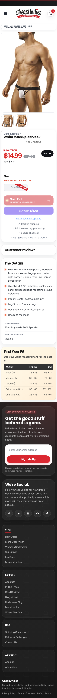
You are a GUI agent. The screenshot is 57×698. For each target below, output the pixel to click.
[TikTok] (47, 513)
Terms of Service (26, 693)
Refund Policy (44, 693)
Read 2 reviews (33, 141)
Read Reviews (12, 592)
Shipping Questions (15, 632)
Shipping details (18, 237)
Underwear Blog (13, 602)
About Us (10, 581)
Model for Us (12, 607)
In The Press (12, 586)
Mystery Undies (13, 562)
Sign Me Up (28, 459)
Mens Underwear (14, 541)
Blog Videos (11, 597)
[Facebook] (9, 513)
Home (5, 26)
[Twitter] (18, 513)
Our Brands (11, 551)
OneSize (16, 187)
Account (9, 661)
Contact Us (11, 642)
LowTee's (10, 557)
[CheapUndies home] (28, 13)
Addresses (11, 667)
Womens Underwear (16, 546)
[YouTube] (37, 513)
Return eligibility (38, 237)
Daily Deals (11, 536)
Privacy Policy (9, 693)
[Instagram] (28, 513)
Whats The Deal (13, 612)
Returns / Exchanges (16, 637)
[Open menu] (5, 13)
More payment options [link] (28, 218)
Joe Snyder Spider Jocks (21, 26)
